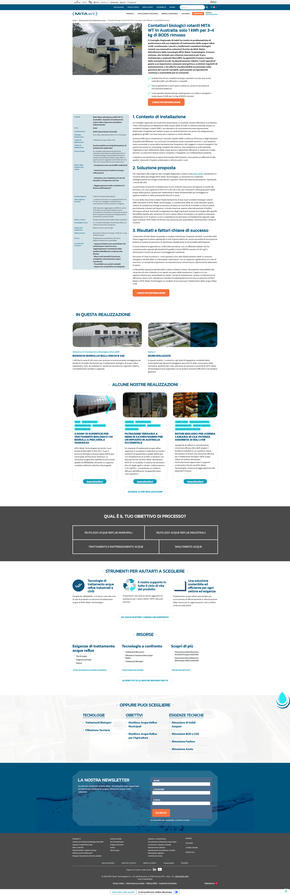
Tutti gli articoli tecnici (181, 669)
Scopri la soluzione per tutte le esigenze (89, 669)
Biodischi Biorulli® (82, 429)
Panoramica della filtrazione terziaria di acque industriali (187, 653)
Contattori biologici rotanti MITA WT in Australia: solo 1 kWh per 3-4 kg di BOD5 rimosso (139, 20)
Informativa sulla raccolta (123, 892)
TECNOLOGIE (94, 715)
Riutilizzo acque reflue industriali (181, 533)
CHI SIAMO (185, 13)
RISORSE (184, 863)
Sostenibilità (169, 863)
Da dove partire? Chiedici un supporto (145, 617)
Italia (77, 422)
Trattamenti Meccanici (134, 652)
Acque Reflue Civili (90, 422)
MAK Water (198, 173)
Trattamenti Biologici (134, 661)
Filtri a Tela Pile (132, 429)
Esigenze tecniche (83, 659)
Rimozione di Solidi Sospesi (184, 724)
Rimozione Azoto (182, 749)
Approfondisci (95, 481)
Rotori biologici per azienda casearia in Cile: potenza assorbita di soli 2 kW (195, 437)
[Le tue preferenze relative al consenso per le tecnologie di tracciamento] (286, 891)
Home (74, 20)
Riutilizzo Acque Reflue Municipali (143, 724)
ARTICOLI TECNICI (129, 863)
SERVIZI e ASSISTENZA (169, 13)
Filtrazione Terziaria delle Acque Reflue (139, 656)
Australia (129, 422)
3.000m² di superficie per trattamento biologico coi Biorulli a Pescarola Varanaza (93, 438)
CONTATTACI (198, 13)
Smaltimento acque (188, 547)
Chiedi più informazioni (166, 102)
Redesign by (210, 883)
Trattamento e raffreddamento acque (116, 547)
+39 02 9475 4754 (211, 14)
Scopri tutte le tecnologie (133, 669)
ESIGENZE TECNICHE (186, 715)
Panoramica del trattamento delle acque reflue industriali (187, 659)
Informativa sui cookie (135, 883)
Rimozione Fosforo (183, 741)
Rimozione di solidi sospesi (135, 425)
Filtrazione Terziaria (97, 730)
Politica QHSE (151, 883)
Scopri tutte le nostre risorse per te (145, 680)
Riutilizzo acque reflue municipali (109, 533)
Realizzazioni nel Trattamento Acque (92, 20)
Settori (79, 663)
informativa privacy (199, 820)
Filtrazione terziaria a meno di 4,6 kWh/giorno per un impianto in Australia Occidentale (144, 438)
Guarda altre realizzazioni (145, 491)
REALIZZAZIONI (108, 863)
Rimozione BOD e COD (82, 425)
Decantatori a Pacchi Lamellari (188, 429)
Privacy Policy (118, 883)
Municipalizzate (99, 425)
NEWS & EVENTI (149, 863)
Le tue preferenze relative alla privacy (155, 892)
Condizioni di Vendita (168, 883)
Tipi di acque (81, 656)
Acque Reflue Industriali (199, 422)
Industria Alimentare (202, 425)
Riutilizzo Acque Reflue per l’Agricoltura (143, 736)
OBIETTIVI (134, 715)
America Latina (181, 422)
